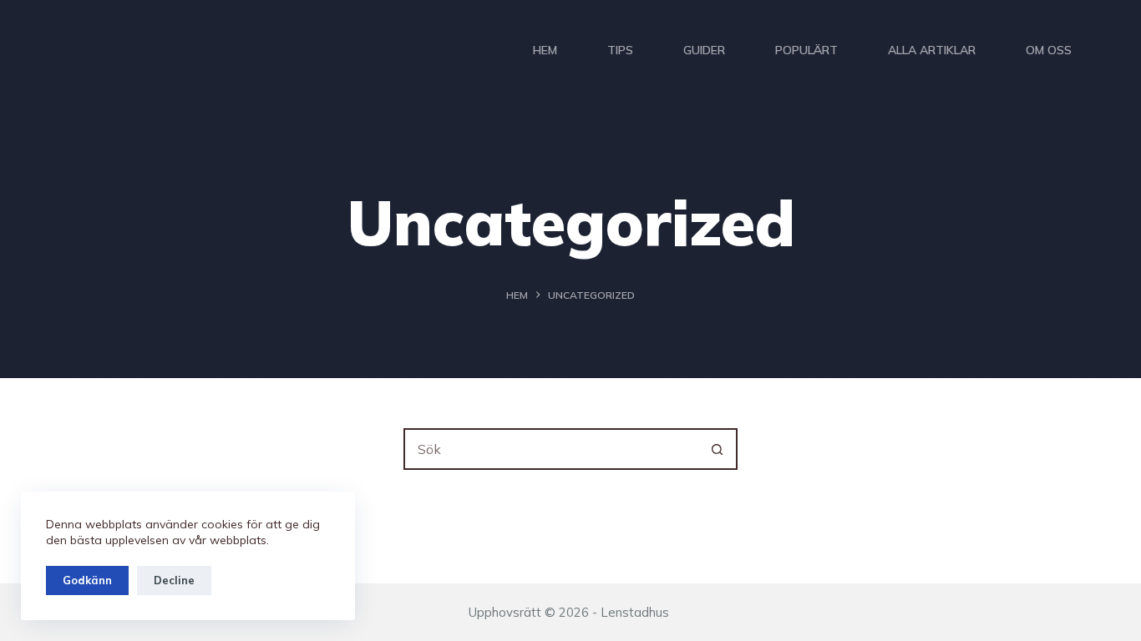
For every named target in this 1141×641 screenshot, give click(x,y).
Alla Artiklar (932, 50)
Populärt (806, 50)
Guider (704, 50)
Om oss (1049, 50)
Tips (620, 50)
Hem (545, 50)
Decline (174, 580)
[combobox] (551, 449)
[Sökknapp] (716, 449)
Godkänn (87, 580)
